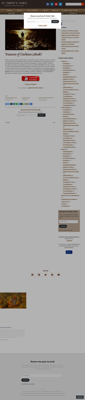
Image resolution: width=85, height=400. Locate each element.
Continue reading (42, 25)
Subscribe (55, 21)
